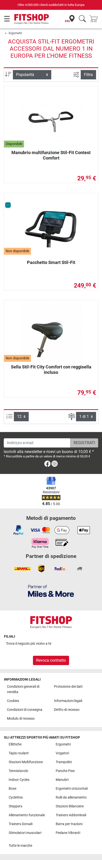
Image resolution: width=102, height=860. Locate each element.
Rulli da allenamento (71, 797)
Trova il (28, 643)
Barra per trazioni (69, 824)
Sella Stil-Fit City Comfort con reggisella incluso (51, 369)
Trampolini (64, 762)
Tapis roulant (19, 753)
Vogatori (62, 753)
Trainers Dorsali (20, 824)
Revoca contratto (51, 660)
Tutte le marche (20, 846)
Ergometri (15, 33)
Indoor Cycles (19, 780)
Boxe (12, 789)
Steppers (15, 806)
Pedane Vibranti (68, 833)
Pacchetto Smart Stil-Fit (51, 262)
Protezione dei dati (68, 687)
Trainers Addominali (71, 815)
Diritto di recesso (66, 710)
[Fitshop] (32, 18)
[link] (47, 464)
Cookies (13, 701)
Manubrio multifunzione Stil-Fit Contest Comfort (51, 155)
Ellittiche (15, 744)
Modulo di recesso (21, 718)
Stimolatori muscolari (25, 833)
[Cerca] (82, 19)
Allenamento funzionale (27, 815)
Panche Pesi (65, 771)
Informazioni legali (68, 701)
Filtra (88, 74)
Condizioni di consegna (24, 710)
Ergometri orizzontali (72, 789)
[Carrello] (95, 19)
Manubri (62, 780)
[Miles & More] (51, 590)
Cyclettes (16, 797)
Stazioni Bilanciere (70, 806)
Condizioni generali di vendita (23, 689)
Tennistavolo (18, 771)
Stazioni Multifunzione (26, 762)
